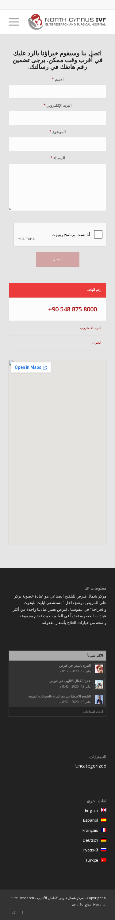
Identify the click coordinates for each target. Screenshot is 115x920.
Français (91, 830)
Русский (92, 850)
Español (92, 820)
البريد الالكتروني (90, 328)
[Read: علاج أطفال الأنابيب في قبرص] (99, 684)
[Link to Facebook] (22, 912)
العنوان (96, 342)
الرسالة (57, 157)
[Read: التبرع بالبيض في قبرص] (99, 668)
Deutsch (92, 840)
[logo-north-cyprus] (67, 22)
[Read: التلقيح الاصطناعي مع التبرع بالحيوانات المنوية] (99, 699)
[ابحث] (30, 22)
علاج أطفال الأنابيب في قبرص (70, 680)
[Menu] (16, 22)
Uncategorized (90, 766)
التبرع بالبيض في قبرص (75, 665)
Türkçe (93, 860)
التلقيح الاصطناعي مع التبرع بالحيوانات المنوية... (58, 696)
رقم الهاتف (94, 289)
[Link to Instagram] (13, 912)
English (93, 810)
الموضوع (57, 131)
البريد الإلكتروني (57, 105)
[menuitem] (30, 22)
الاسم (57, 79)
